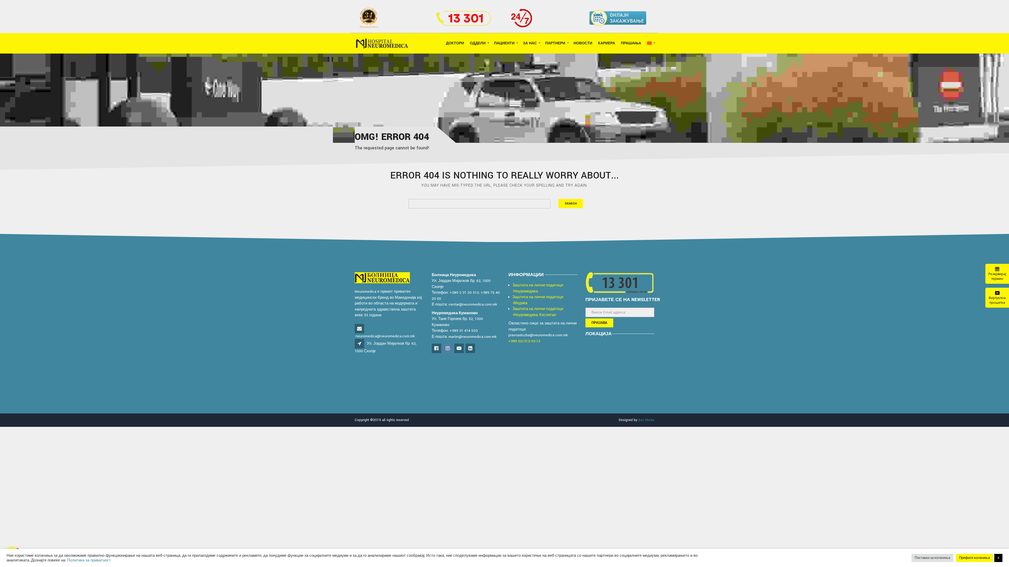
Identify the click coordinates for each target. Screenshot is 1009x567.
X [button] (998, 558)
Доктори (455, 43)
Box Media (646, 420)
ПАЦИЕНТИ (504, 43)
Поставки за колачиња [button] (932, 558)
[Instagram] (448, 348)
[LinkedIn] (471, 348)
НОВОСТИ (583, 43)
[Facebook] (437, 348)
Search (571, 203)
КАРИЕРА (606, 43)
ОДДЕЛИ (478, 43)
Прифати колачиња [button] (974, 558)
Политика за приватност (89, 560)
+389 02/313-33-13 (524, 341)
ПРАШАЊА (631, 43)
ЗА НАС (530, 43)
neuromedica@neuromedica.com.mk (385, 336)
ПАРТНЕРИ (555, 43)
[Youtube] (459, 348)
